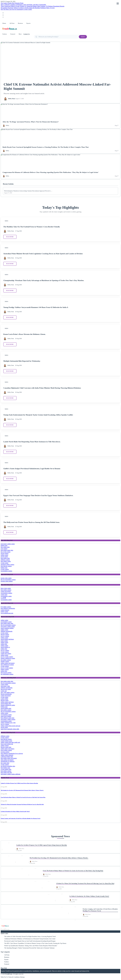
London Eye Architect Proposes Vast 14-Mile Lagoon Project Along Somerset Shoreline (19, 783)
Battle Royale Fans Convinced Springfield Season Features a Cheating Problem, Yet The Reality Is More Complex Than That (46, 147)
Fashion (4, 34)
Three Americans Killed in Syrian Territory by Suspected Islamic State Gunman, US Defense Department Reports (32, 6)
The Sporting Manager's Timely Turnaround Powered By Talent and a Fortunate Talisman (29, 948)
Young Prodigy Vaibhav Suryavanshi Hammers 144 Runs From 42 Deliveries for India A (35, 307)
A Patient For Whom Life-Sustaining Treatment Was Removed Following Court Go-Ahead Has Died (22, 804)
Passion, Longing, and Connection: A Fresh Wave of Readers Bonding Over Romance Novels (20, 818)
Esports (28, 23)
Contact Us (26, 34)
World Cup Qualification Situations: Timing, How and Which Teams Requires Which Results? (30, 945)
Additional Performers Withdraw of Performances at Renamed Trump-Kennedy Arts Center (29, 939)
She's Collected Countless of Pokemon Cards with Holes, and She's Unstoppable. (23, 4)
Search (83, 36)
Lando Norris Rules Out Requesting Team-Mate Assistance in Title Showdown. (31, 442)
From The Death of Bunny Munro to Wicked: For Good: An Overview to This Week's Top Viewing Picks (23, 797)
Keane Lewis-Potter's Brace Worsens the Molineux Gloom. (24, 334)
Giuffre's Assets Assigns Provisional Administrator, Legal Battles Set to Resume (31, 468)
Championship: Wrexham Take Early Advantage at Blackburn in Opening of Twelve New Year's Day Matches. (43, 280)
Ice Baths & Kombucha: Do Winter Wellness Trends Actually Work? (15, 811)
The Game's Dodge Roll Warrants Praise (12, 3)
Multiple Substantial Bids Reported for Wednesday (21, 361)
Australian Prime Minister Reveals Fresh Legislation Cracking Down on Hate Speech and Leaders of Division (43, 254)
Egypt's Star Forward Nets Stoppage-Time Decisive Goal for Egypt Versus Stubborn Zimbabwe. (38, 495)
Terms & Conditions (14, 977)
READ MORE (10, 236)
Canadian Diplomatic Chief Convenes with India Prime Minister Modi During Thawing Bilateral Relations (42, 388)
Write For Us (4, 977)
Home (4, 23)
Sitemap (22, 977)
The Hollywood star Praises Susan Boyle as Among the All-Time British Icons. (31, 522)
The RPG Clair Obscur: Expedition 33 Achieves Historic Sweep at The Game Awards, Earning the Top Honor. (35, 943)
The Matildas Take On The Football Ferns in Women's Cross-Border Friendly (31, 227)
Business (20, 23)
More (20, 34)
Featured (12, 34)
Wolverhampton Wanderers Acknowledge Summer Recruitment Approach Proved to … (28, 191)
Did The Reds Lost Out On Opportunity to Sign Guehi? (16, 9)
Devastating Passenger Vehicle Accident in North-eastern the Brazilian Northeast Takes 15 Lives (28, 8)
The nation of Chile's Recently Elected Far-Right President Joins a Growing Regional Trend (30, 936)
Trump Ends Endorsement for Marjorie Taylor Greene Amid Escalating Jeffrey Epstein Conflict (38, 415)
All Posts (12, 23)
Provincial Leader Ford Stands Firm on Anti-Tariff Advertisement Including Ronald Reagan (29, 941)
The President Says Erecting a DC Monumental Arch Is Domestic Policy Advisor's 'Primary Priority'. (22, 790)
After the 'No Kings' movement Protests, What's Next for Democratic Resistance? (31, 122)
